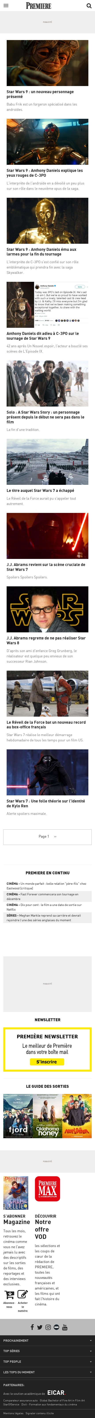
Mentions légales (13, 1413)
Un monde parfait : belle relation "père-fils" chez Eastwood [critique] (46, 886)
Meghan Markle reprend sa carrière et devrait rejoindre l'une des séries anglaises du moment (44, 917)
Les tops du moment (19, 1372)
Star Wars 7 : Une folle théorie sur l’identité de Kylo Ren (46, 803)
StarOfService (11, 1404)
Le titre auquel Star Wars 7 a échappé (40, 490)
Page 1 (44, 836)
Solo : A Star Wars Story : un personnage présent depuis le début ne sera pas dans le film (45, 417)
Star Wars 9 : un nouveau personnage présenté (40, 94)
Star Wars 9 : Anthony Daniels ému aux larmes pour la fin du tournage (41, 252)
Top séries (11, 1351)
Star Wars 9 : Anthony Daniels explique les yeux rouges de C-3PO (45, 173)
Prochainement (15, 1340)
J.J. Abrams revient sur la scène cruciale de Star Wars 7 (46, 567)
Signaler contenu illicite (40, 1413)
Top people (12, 1361)
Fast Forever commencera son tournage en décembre (42, 896)
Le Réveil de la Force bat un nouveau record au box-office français (46, 724)
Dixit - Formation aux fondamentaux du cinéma (49, 1404)
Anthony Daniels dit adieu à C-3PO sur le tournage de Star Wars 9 (43, 336)
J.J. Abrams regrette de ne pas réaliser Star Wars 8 (46, 640)
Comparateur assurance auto (20, 1400)
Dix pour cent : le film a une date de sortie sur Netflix (44, 907)
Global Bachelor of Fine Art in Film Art (62, 1400)
